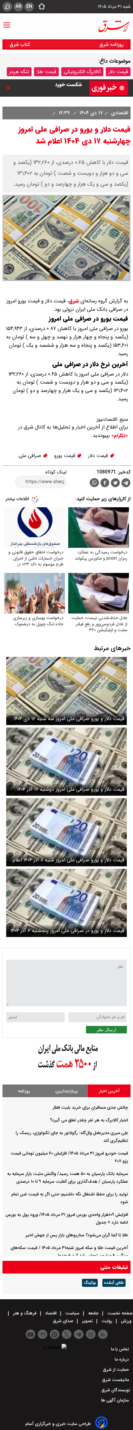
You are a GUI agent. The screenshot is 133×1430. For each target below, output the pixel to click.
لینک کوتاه (55, 472)
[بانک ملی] (66, 1071)
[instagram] (91, 1334)
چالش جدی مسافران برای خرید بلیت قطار (90, 1107)
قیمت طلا (46, 72)
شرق (74, 301)
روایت (107, 1321)
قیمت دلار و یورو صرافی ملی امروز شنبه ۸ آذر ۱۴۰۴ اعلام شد (68, 860)
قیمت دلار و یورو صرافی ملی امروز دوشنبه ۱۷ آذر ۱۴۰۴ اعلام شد (70, 789)
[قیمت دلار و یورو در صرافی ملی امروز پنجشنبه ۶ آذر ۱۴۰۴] (66, 903)
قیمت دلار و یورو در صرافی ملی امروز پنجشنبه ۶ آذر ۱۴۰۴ (67, 931)
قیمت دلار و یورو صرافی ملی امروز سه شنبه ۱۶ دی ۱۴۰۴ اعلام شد (69, 719)
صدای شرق (64, 1321)
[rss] (103, 1334)
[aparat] (54, 1334)
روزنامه (24, 1091)
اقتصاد (51, 1313)
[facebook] (104, 483)
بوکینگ (90, 1283)
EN (29, 6)
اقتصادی (118, 113)
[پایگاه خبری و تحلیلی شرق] (114, 26)
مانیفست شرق (116, 1379)
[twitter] (115, 483)
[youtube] (30, 1334)
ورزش (126, 1321)
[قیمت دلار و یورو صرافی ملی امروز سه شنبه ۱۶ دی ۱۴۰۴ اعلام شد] (66, 691)
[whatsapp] (94, 482)
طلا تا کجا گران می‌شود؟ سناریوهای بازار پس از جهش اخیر (76, 1235)
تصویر (87, 1321)
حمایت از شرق (116, 1369)
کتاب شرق (21, 44)
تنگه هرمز (19, 72)
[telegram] (126, 484)
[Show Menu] (6, 22)
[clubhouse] (42, 1334)
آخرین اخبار (109, 1091)
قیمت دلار (118, 72)
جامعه (93, 1313)
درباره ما (122, 1359)
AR (18, 6)
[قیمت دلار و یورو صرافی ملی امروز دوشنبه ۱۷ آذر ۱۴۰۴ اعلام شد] (66, 762)
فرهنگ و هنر (25, 1313)
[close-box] (10, 88)
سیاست (72, 1313)
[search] (7, 6)
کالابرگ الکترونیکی (82, 72)
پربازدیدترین (66, 1091)
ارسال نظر (106, 1029)
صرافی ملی (31, 456)
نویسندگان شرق (115, 1390)
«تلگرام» (119, 435)
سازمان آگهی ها (115, 1400)
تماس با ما (120, 1349)
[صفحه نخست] (40, 6)
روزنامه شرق (111, 44)
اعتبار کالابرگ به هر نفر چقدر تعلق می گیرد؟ (89, 1120)
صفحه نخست (119, 1313)
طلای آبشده (114, 1283)
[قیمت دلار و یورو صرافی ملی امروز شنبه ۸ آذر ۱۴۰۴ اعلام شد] (66, 832)
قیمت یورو (65, 456)
